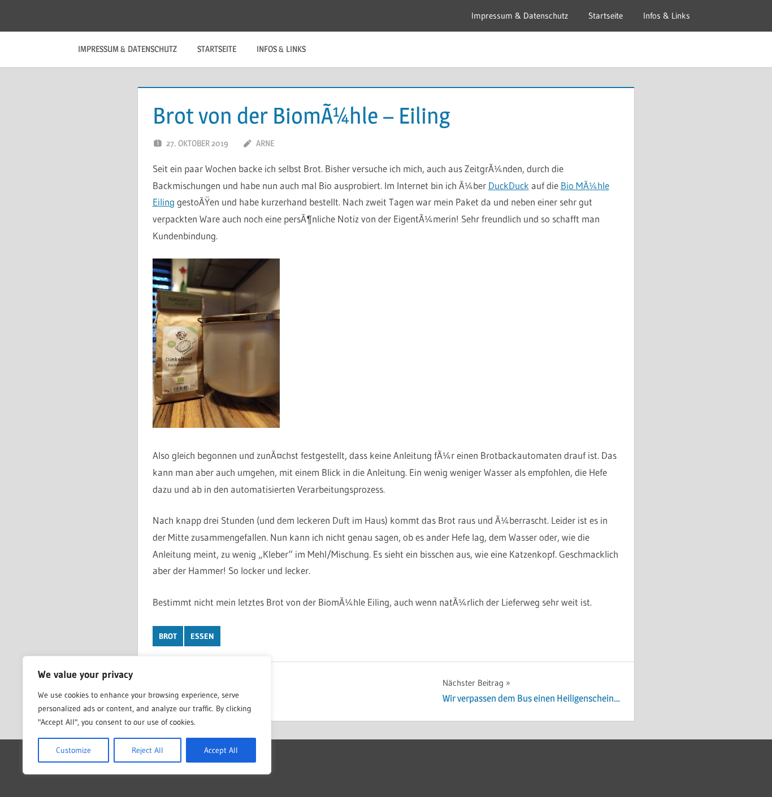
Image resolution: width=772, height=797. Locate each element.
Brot (168, 636)
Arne (265, 143)
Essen (202, 636)
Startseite (605, 15)
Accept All (221, 750)
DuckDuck (508, 185)
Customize (73, 750)
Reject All (147, 750)
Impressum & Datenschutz (519, 15)
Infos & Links (666, 15)
